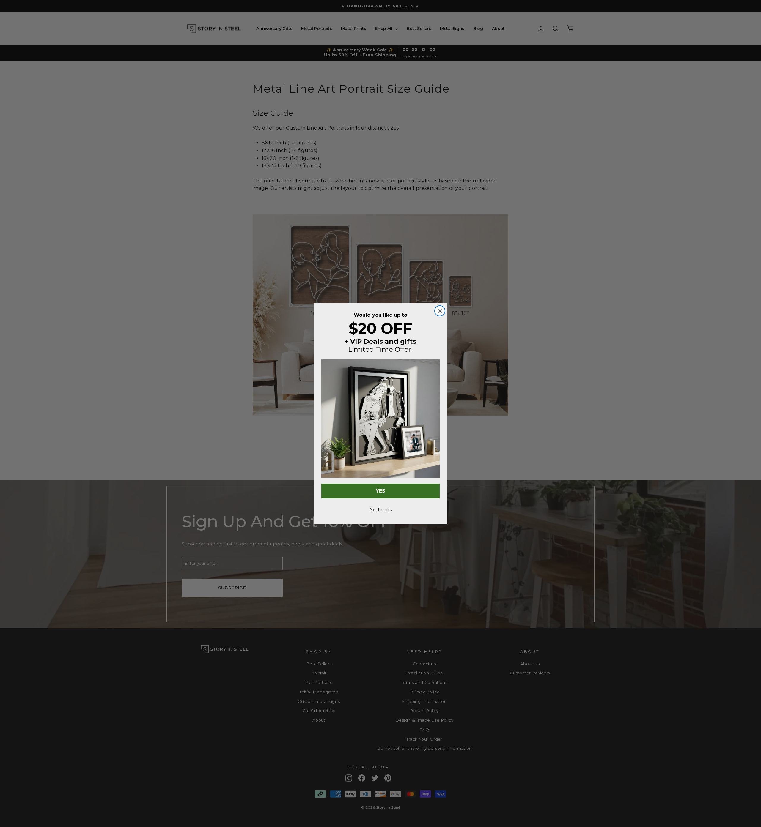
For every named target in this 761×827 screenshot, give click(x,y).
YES (380, 491)
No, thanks (381, 509)
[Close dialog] (440, 311)
